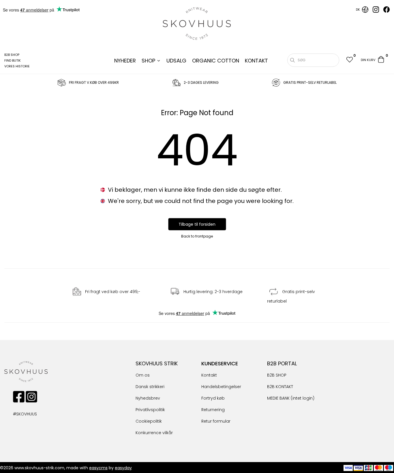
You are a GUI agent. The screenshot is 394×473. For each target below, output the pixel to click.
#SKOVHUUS (19, 414)
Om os (143, 375)
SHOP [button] (148, 60)
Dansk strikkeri (150, 387)
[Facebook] (386, 11)
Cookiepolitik (149, 421)
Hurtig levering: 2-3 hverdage (213, 292)
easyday (123, 468)
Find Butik (12, 60)
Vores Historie (17, 66)
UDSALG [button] (176, 60)
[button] (349, 60)
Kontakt (209, 375)
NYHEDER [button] (125, 60)
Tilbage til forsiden (197, 224)
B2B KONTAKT (280, 387)
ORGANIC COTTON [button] (215, 60)
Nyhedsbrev (148, 398)
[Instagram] (376, 11)
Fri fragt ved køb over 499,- (112, 292)
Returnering (213, 410)
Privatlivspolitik (150, 410)
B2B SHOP (11, 54)
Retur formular (215, 421)
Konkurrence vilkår (154, 433)
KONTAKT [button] (256, 60)
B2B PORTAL (282, 363)
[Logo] (197, 23)
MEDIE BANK (278, 398)
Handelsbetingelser (221, 387)
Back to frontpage (197, 236)
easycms (98, 468)
